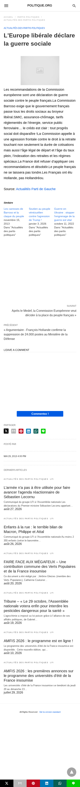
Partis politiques (28, 17)
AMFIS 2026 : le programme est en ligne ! (38, 641)
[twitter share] (6, 431)
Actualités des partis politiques (24, 20)
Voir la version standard (49, 712)
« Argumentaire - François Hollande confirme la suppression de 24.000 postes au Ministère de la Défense (36, 334)
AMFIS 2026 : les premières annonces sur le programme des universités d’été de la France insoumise (38, 675)
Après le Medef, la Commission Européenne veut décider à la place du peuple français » (44, 313)
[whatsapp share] (35, 431)
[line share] (43, 431)
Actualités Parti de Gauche (36, 189)
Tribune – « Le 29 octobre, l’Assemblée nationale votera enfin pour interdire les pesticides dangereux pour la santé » (36, 606)
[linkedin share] (28, 431)
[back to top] (71, 772)
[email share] (13, 431)
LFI (52, 479)
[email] (20, 783)
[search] (74, 6)
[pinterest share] (21, 431)
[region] (40, 271)
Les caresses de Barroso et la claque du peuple (14, 212)
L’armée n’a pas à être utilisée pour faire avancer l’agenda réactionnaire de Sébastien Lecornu (37, 492)
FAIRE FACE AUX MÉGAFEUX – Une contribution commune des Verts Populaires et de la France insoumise (40, 566)
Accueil (8, 17)
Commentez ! (40, 413)
